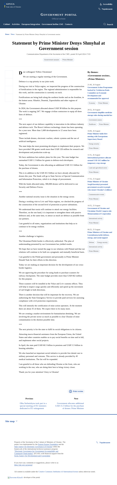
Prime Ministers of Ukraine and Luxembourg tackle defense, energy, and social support (100, 235)
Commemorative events (96, 194)
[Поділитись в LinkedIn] (9, 98)
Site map (10, 421)
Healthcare (92, 124)
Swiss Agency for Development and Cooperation (32, 456)
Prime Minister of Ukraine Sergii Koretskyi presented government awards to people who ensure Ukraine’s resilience (100, 186)
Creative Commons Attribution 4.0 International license (58, 472)
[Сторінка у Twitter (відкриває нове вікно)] (99, 24)
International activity (95, 218)
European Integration (31, 24)
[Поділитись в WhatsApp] (9, 90)
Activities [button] (16, 24)
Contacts (68, 24)
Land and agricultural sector (98, 168)
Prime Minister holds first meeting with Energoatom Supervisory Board (98, 136)
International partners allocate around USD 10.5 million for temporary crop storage (99, 160)
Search (110, 24)
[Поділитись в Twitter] (9, 82)
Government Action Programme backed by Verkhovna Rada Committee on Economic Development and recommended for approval (100, 92)
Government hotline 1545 (52, 24)
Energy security (94, 144)
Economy (92, 103)
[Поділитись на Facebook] (9, 74)
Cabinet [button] (6, 24)
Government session (51, 60)
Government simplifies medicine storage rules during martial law (100, 114)
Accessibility (107, 4)
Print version (78, 391)
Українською (107, 9)
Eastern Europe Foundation (48, 444)
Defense (91, 242)
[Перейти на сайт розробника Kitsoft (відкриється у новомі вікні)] (15, 477)
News (12, 34)
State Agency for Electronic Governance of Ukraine (33, 447)
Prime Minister (67, 60)
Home (7, 34)
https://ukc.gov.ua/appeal (23, 465)
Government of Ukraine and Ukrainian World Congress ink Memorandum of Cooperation (100, 211)
